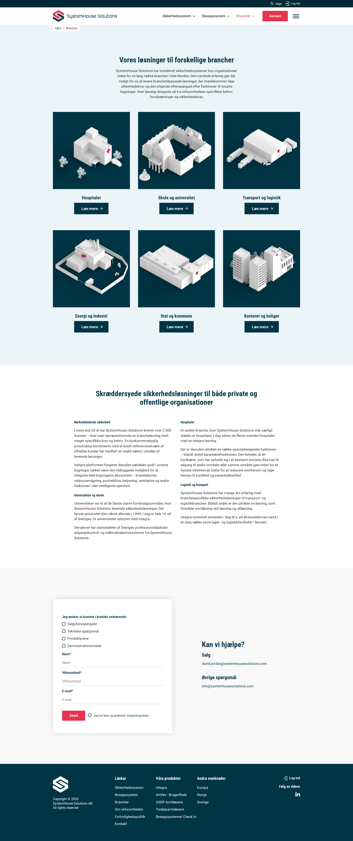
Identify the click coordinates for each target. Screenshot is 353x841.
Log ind (295, 3)
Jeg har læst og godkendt (121, 715)
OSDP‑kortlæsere (169, 802)
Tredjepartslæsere (170, 809)
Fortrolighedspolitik (130, 817)
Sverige (203, 802)
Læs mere (90, 208)
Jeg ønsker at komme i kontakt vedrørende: (94, 617)
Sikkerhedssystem (177, 16)
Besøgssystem (214, 16)
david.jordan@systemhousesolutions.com (234, 664)
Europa (202, 788)
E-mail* (67, 691)
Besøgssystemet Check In (176, 817)
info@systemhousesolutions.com (228, 686)
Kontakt (275, 16)
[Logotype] (85, 16)
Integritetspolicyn (138, 715)
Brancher (243, 16)
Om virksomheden (129, 809)
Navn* (66, 654)
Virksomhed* (71, 673)
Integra (161, 788)
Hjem (58, 28)
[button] (296, 16)
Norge (202, 795)
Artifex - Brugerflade (171, 795)
